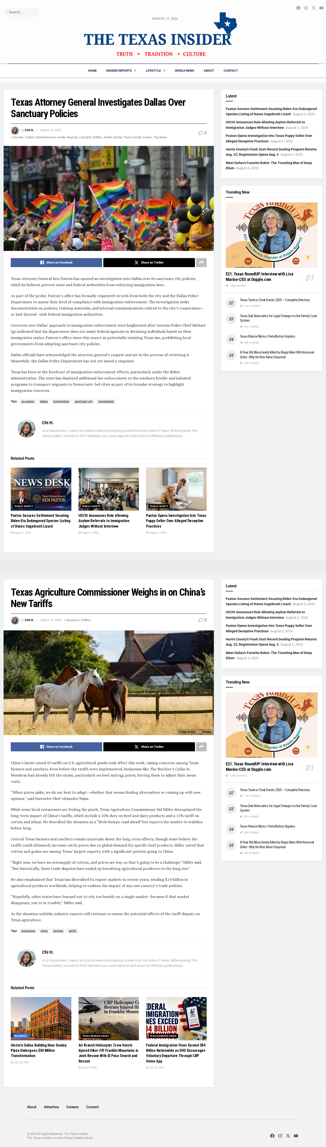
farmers (58, 931)
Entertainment (45, 137)
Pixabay (206, 247)
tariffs (72, 931)
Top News (160, 137)
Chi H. (29, 130)
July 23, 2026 (89, 1067)
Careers (72, 1107)
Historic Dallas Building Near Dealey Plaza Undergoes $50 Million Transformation (38, 1050)
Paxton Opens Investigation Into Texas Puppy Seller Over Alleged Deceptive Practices (176, 521)
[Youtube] (296, 1136)
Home (92, 70)
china (44, 931)
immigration (61, 401)
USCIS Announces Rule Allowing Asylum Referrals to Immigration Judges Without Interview (104, 521)
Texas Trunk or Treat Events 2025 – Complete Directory (275, 300)
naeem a (190, 247)
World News (184, 70)
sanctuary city (84, 401)
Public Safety (113, 137)
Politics (98, 137)
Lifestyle (153, 70)
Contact (231, 70)
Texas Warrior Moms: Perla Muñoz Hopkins (267, 336)
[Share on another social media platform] (201, 262)
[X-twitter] (288, 1136)
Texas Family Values (138, 137)
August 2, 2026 (22, 532)
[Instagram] (280, 1136)
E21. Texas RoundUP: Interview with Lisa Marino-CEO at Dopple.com (259, 276)
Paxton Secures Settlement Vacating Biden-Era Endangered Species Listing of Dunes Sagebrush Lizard (40, 521)
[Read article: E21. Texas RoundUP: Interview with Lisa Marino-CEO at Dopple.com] (272, 235)
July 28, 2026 (21, 1062)
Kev (193, 731)
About (209, 70)
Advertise (51, 1107)
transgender (106, 401)
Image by (179, 247)
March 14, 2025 (51, 130)
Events (18, 137)
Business (73, 620)
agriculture (28, 931)
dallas (44, 401)
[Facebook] (272, 1136)
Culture (30, 137)
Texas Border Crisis (95, 1036)
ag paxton (27, 401)
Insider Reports (119, 70)
